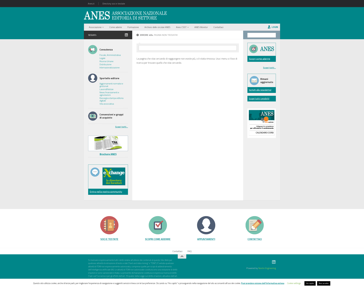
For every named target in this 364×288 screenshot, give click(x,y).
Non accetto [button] (324, 283)
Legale (102, 58)
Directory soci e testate (114, 3)
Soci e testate (109, 239)
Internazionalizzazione (110, 67)
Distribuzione (105, 64)
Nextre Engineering (267, 268)
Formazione (133, 27)
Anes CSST (181, 27)
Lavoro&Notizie (106, 89)
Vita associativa (107, 103)
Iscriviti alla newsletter (260, 90)
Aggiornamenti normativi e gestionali (111, 85)
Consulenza (106, 49)
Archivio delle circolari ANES (157, 27)
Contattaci (218, 27)
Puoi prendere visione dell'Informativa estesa (262, 283)
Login (275, 27)
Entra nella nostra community (106, 192)
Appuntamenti (206, 239)
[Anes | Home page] (125, 15)
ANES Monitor (201, 27)
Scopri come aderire (259, 59)
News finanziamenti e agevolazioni (109, 94)
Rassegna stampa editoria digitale (111, 99)
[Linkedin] (126, 35)
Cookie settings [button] (294, 283)
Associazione (95, 27)
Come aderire (115, 27)
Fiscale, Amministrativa (110, 55)
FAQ (190, 251)
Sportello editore (109, 78)
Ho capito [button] (310, 283)
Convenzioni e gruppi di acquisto (111, 116)
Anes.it (91, 3)
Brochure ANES (108, 154)
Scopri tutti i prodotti (259, 98)
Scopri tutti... (121, 126)
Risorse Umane (106, 61)
